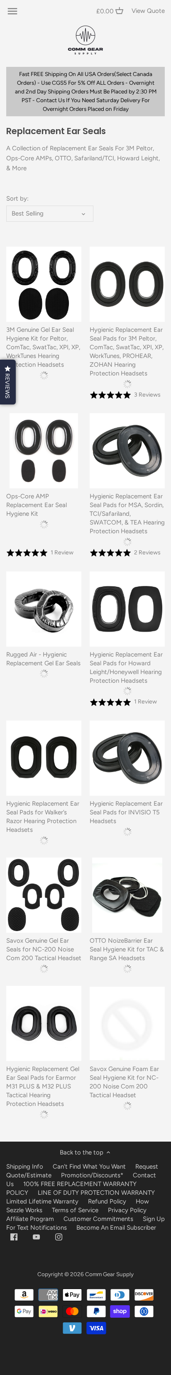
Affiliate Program (30, 1219)
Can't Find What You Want (89, 1166)
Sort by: (17, 198)
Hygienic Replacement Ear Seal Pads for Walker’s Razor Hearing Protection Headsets (42, 816)
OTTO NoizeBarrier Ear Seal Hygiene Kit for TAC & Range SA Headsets (127, 949)
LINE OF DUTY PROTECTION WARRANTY (96, 1192)
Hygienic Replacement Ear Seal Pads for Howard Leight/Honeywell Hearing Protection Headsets (126, 667)
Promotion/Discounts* (92, 1175)
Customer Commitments (98, 1219)
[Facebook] (13, 1236)
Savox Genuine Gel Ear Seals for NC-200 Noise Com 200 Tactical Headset (43, 949)
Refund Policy (107, 1201)
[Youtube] (36, 1236)
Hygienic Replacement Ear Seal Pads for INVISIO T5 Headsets (126, 812)
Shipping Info (24, 1166)
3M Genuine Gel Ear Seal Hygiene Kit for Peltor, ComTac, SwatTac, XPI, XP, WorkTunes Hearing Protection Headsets (43, 347)
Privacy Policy (127, 1210)
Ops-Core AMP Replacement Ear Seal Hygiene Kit (36, 505)
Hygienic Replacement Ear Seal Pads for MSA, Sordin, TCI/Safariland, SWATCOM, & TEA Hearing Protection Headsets (127, 514)
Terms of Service (76, 1210)
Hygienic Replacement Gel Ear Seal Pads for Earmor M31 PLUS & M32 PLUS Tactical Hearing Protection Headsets (42, 1086)
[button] (8, 382)
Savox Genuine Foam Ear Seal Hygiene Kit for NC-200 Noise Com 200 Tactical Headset (124, 1082)
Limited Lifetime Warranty (42, 1201)
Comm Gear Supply (109, 1274)
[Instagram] (58, 1236)
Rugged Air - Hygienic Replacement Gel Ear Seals (43, 659)
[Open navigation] (12, 11)
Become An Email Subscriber (116, 1227)
